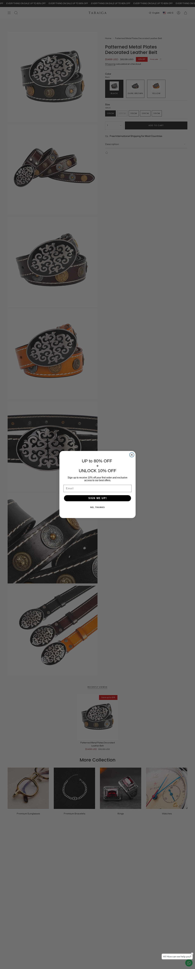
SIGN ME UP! (97, 498)
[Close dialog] (131, 454)
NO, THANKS (97, 507)
